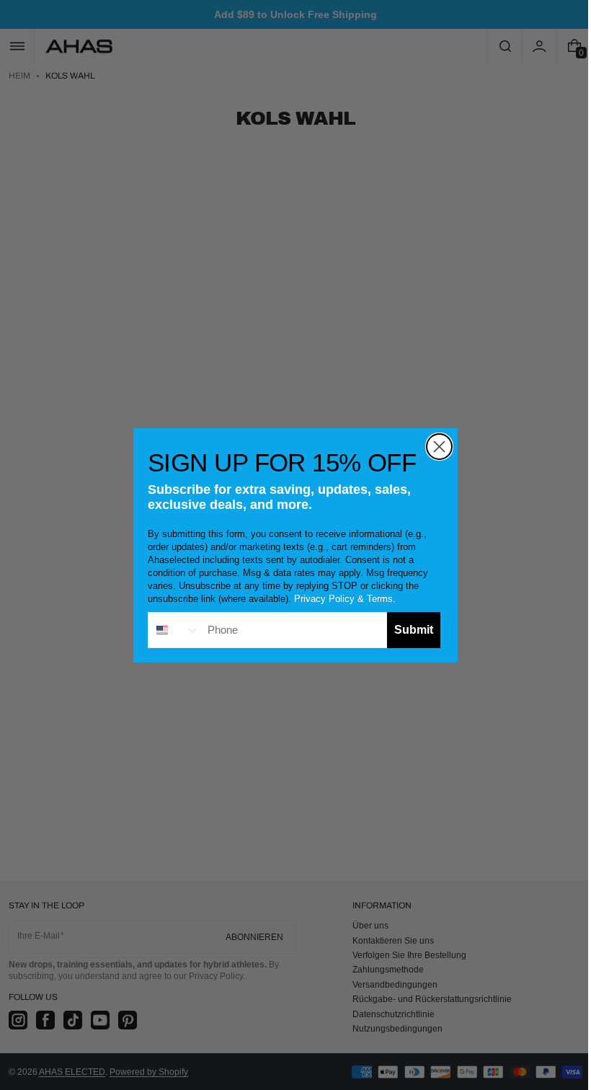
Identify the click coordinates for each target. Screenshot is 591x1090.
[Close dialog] (434, 446)
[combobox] (169, 630)
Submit (408, 630)
